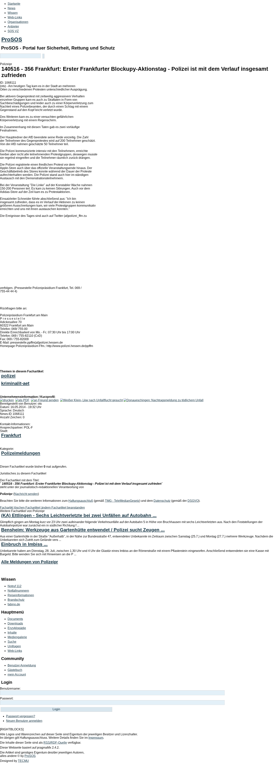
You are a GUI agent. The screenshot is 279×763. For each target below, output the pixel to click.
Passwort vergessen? (20, 716)
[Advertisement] (57, 254)
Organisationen (18, 22)
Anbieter (13, 26)
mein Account (17, 674)
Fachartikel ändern (38, 507)
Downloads (15, 623)
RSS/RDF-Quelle (55, 742)
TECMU (23, 760)
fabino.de (14, 604)
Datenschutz (162, 500)
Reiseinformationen (21, 595)
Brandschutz (16, 599)
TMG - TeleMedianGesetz (122, 500)
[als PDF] (22, 400)
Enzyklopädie (17, 628)
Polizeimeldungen (20, 453)
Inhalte (12, 632)
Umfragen (14, 646)
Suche (12, 641)
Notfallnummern (18, 590)
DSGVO (193, 500)
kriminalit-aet (15, 383)
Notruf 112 (14, 586)
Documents (15, 619)
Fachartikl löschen (12, 507)
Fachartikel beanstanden (68, 507)
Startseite (14, 3)
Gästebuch (15, 670)
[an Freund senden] (45, 400)
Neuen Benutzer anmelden (24, 720)
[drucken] (7, 400)
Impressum (95, 737)
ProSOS (11, 39)
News (11, 8)
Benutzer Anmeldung (22, 665)
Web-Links (15, 17)
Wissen (13, 12)
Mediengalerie (17, 637)
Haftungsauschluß (80, 500)
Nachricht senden (26, 494)
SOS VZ (13, 31)
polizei (8, 375)
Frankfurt (11, 435)
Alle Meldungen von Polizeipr (29, 561)
